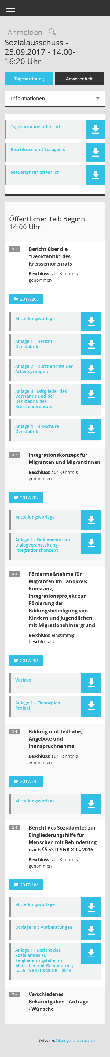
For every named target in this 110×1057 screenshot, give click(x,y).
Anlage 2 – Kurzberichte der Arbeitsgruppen (44, 369)
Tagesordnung (29, 79)
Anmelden (25, 32)
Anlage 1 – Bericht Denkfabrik (34, 344)
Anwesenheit (79, 79)
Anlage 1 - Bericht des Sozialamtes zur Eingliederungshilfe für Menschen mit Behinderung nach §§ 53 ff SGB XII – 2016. (44, 960)
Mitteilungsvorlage (35, 318)
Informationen (28, 98)
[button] (95, 129)
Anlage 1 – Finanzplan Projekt (37, 705)
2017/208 (29, 299)
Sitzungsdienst (75, 1040)
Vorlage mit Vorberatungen (43, 927)
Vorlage (23, 680)
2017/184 (29, 885)
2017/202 (29, 497)
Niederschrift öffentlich (35, 172)
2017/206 (29, 660)
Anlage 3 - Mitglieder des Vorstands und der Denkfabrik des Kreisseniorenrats (41, 399)
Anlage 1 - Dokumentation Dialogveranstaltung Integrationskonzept (42, 545)
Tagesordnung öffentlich (36, 126)
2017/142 (29, 781)
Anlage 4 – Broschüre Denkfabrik (37, 429)
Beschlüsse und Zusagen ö (38, 149)
